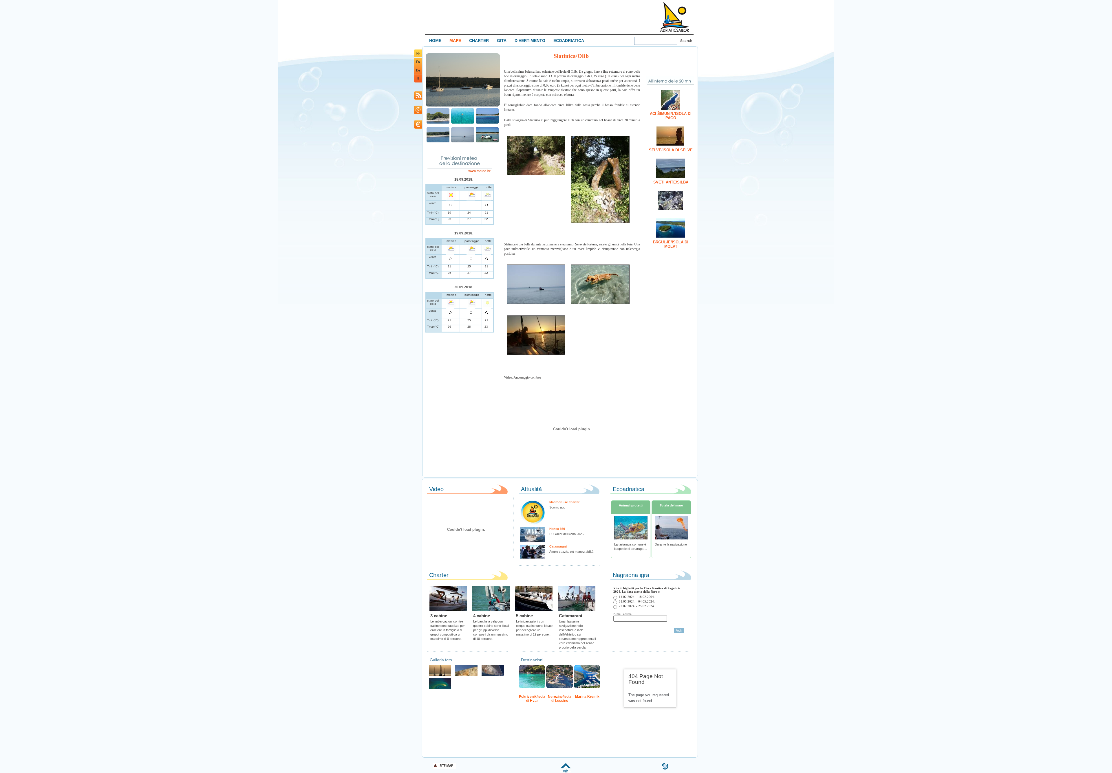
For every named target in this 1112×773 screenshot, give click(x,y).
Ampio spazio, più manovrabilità (571, 551)
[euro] (418, 127)
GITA (501, 40)
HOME (435, 40)
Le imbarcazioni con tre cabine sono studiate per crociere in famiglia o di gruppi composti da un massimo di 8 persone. (447, 630)
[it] (418, 81)
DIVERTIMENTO (530, 40)
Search (686, 41)
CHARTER (479, 40)
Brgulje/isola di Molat (670, 244)
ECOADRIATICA (568, 40)
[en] (418, 64)
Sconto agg (557, 507)
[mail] (418, 113)
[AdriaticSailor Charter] (440, 675)
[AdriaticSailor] (492, 675)
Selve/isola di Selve (671, 150)
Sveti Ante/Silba (670, 182)
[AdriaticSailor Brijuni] (440, 688)
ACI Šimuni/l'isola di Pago (671, 115)
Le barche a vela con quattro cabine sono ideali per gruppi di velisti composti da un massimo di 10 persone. (491, 630)
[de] (418, 72)
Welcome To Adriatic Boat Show (674, 16)
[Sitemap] (444, 767)
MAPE (455, 40)
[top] (565, 771)
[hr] (418, 56)
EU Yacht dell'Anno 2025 (566, 534)
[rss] (418, 98)
